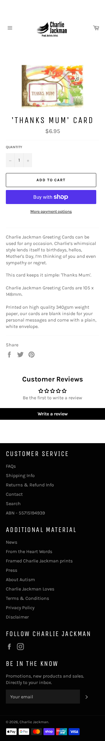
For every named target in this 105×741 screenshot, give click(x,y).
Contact (14, 494)
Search (13, 503)
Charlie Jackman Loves (30, 589)
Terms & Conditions (27, 598)
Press (11, 570)
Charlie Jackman (34, 722)
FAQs (11, 466)
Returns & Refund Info (30, 485)
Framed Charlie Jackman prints (39, 561)
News (11, 542)
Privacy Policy (20, 607)
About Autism (20, 579)
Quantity (14, 147)
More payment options (51, 211)
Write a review (53, 414)
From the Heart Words (29, 551)
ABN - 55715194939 (25, 513)
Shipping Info (20, 475)
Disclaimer (17, 617)
